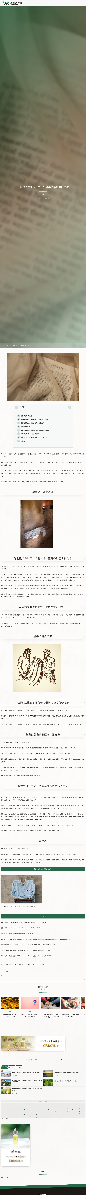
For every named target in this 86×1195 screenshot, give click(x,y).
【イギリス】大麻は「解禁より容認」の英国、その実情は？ (26, 1072)
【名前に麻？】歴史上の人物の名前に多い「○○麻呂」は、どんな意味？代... (27, 1081)
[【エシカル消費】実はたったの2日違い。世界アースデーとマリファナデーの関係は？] (50, 1003)
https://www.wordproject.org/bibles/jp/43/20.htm (29, 964)
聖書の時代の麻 (25, 426)
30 (30, 1116)
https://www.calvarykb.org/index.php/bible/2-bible (26, 928)
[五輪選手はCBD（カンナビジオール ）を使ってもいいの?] (10, 1003)
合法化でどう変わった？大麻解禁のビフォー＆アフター (70, 1015)
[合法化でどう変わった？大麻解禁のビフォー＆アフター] (70, 1003)
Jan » (6, 1118)
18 (55, 1111)
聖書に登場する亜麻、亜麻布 (30, 434)
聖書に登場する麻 (26, 416)
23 (30, 1113)
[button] (69, 407)
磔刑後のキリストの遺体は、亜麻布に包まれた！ (36, 419)
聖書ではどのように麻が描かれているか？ (34, 437)
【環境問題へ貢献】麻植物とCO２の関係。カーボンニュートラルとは (27, 1089)
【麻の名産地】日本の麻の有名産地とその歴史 (65, 1081)
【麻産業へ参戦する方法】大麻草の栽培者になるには (67, 1072)
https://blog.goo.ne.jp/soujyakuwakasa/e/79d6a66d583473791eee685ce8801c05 (47, 939)
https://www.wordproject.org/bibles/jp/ (21, 933)
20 (79, 1111)
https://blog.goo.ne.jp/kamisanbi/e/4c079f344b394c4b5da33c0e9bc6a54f (33, 944)
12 (67, 1108)
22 (18, 1113)
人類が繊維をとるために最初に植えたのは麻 (35, 430)
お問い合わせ (4, 1177)
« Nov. (2, 1118)
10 (42, 1108)
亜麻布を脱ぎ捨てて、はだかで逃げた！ (33, 423)
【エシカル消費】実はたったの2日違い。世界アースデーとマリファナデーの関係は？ (50, 1016)
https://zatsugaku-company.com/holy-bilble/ (32, 922)
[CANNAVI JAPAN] (12, 3)
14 (6, 1111)
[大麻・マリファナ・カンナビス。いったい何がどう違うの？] (30, 1003)
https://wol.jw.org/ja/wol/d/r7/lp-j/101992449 (36, 956)
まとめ (23, 441)
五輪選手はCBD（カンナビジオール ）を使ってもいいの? (10, 1015)
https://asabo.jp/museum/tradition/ (39, 950)
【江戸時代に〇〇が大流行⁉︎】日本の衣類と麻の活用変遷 (18, 906)
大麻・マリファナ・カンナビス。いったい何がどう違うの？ (30, 1015)
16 (30, 1111)
